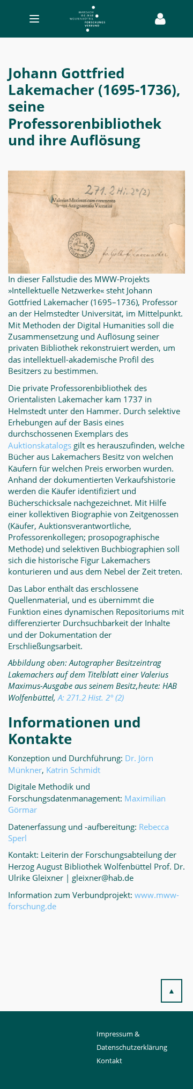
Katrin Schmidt (73, 769)
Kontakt (109, 1060)
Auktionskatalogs (39, 445)
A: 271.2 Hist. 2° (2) (91, 697)
